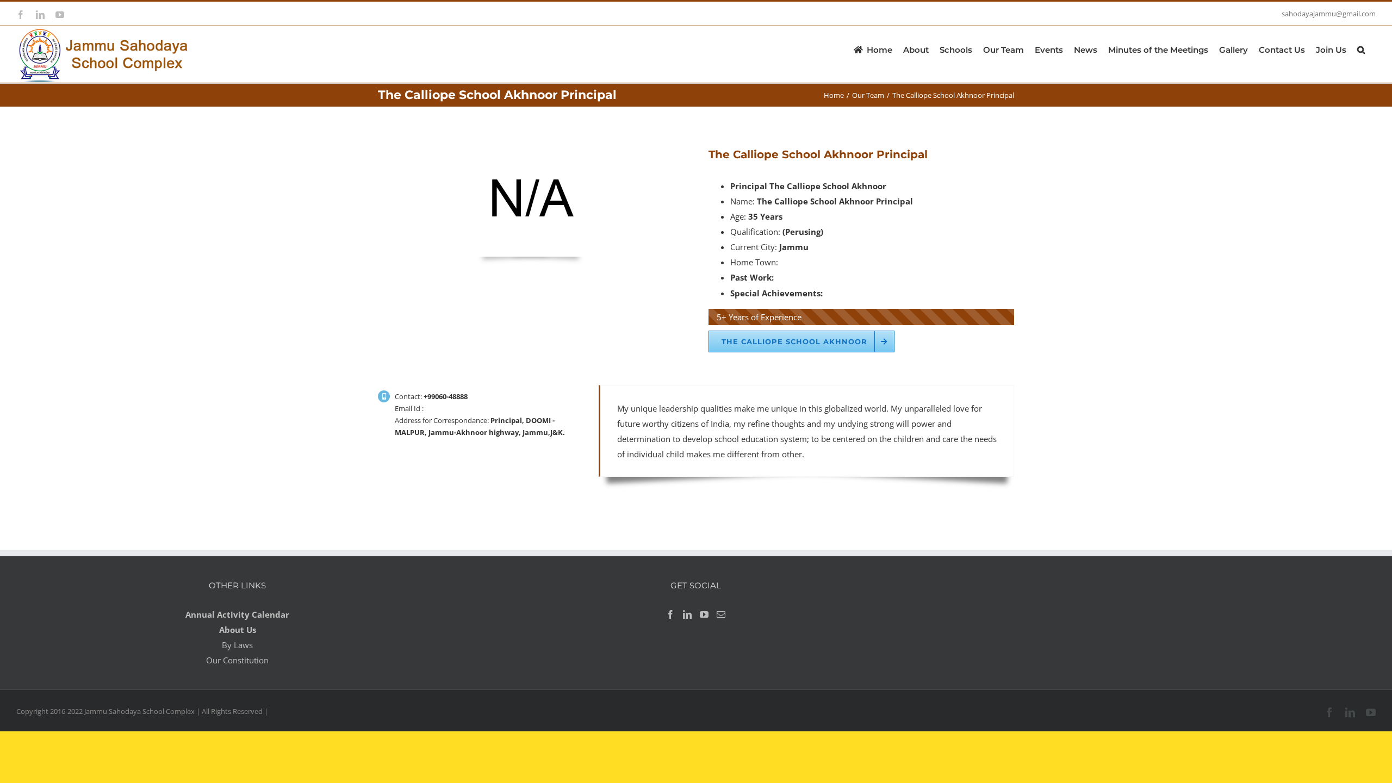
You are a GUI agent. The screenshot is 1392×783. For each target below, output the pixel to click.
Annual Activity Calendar (237, 614)
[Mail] (721, 614)
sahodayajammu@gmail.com (1329, 13)
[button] (1361, 49)
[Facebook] (670, 614)
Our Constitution (237, 660)
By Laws (237, 644)
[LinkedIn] (687, 614)
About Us (237, 629)
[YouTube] (704, 614)
